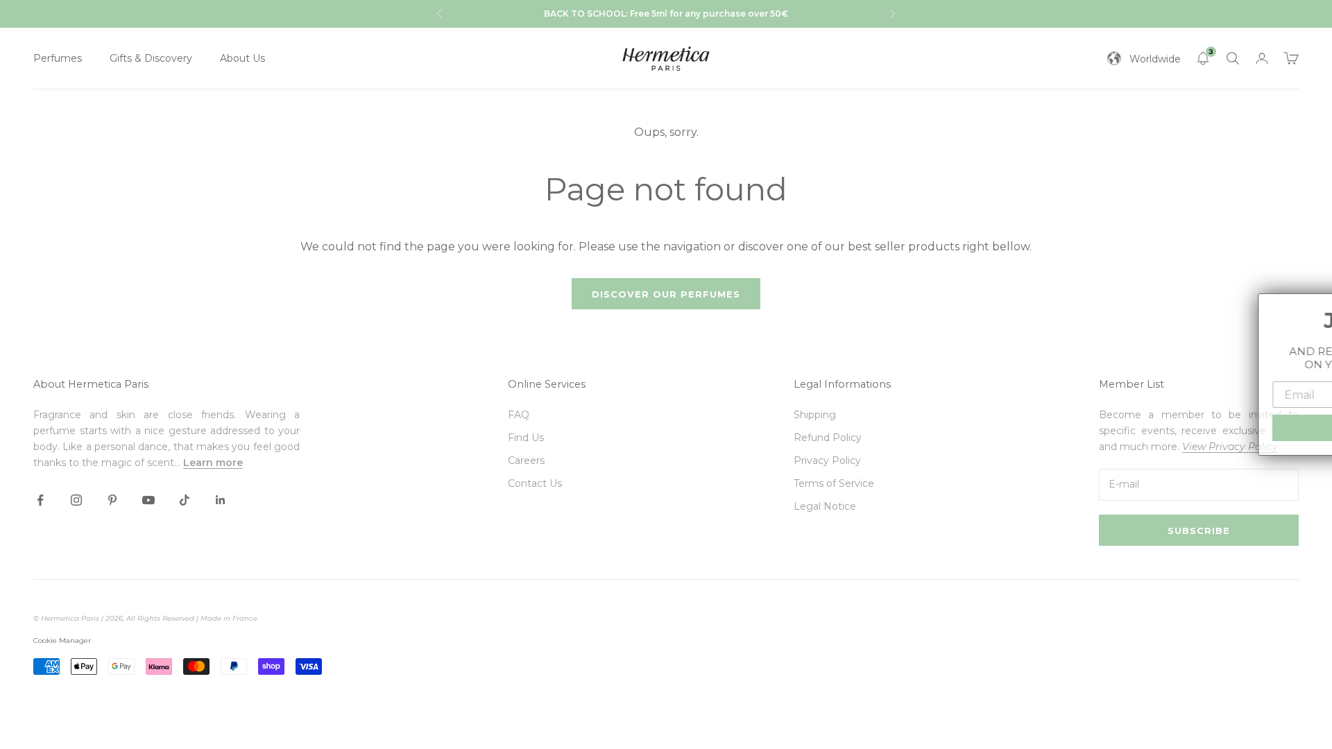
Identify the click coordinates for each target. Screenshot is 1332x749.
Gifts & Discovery (151, 58)
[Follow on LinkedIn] (221, 500)
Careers (526, 460)
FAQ (518, 414)
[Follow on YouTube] (148, 500)
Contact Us (535, 483)
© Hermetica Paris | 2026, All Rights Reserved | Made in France (145, 618)
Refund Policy (828, 437)
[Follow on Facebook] (40, 500)
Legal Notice (825, 506)
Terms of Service (834, 483)
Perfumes (57, 58)
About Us (242, 58)
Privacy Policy (827, 460)
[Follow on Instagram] (76, 500)
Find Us (526, 437)
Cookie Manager (62, 640)
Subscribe (1199, 530)
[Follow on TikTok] (184, 500)
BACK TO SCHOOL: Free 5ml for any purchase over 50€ (666, 13)
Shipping (815, 414)
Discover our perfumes (666, 294)
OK (1234, 427)
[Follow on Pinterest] (112, 500)
